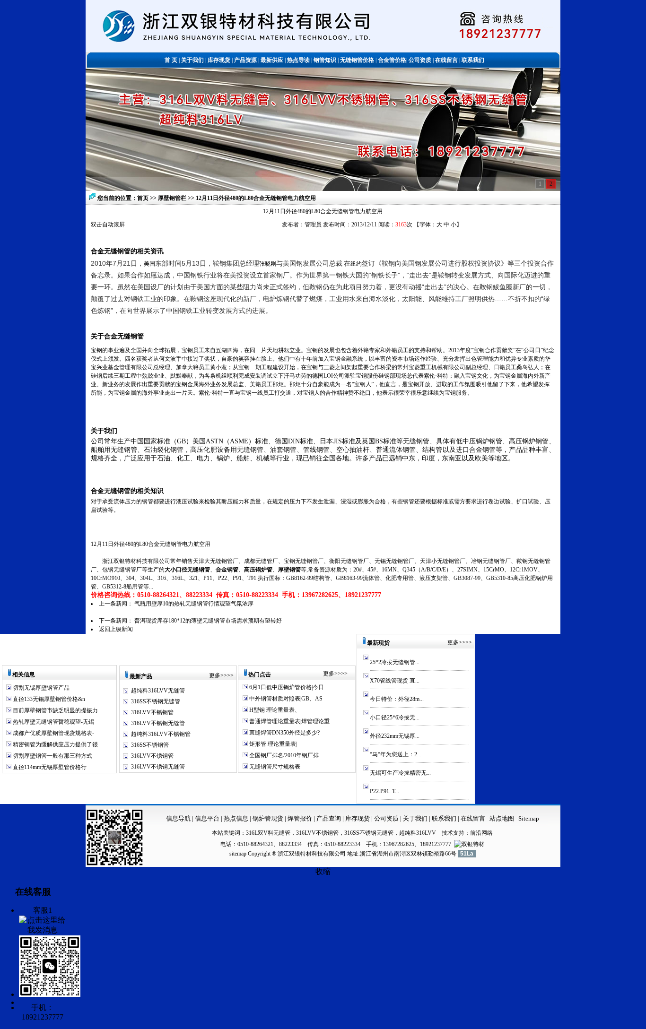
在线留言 (473, 818)
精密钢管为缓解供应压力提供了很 (54, 744)
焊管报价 (299, 818)
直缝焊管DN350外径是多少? (284, 732)
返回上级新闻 (116, 629)
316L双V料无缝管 (268, 833)
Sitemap (528, 818)
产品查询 (329, 818)
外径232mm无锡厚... (394, 736)
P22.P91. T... (384, 791)
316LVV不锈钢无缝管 (158, 723)
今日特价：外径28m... (397, 699)
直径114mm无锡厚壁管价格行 (49, 767)
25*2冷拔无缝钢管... (394, 662)
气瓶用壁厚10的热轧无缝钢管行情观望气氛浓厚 (193, 603)
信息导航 (178, 818)
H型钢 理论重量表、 (274, 710)
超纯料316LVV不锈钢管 (161, 734)
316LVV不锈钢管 (152, 712)
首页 (142, 198)
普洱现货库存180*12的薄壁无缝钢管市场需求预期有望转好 (208, 620)
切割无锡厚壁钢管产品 (41, 687)
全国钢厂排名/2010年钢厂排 (283, 755)
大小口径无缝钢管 (187, 569)
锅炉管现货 (268, 818)
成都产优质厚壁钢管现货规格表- (52, 733)
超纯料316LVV (417, 833)
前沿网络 (481, 833)
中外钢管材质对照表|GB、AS (285, 698)
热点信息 (236, 818)
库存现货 (357, 818)
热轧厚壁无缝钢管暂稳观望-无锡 (52, 721)
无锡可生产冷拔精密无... (400, 773)
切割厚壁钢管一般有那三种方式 (51, 755)
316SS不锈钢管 (150, 745)
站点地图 (501, 818)
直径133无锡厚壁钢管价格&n (48, 699)
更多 (214, 675)
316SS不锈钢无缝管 (155, 701)
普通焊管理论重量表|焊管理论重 (289, 721)
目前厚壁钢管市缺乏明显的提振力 (54, 710)
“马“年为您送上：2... (395, 754)
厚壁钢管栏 (173, 198)
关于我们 (415, 818)
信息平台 (207, 818)
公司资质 (387, 818)
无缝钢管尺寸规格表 (274, 766)
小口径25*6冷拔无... (394, 717)
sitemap (237, 853)
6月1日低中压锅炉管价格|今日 (286, 687)
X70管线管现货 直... (394, 680)
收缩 (323, 871)
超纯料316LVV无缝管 (158, 690)
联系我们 (445, 818)
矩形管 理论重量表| (272, 744)
